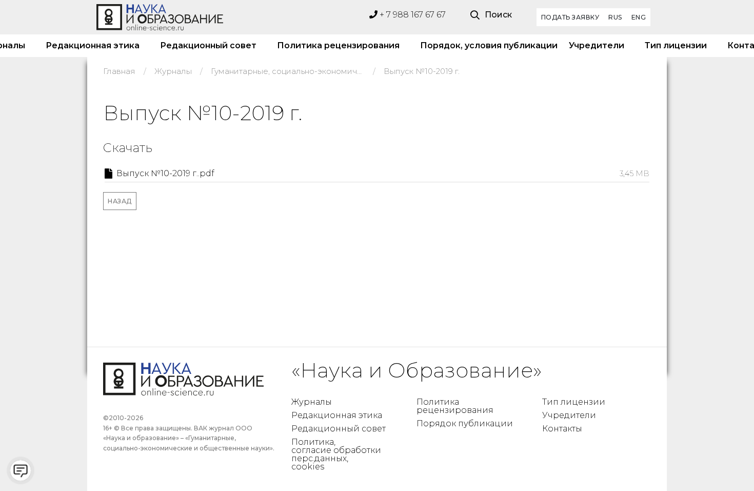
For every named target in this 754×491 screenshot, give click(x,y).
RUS (615, 17)
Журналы (311, 402)
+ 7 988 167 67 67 (412, 15)
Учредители (596, 45)
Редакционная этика (93, 45)
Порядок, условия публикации (484, 45)
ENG (638, 17)
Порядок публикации (464, 423)
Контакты (562, 428)
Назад (120, 201)
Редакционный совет (208, 45)
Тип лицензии (676, 45)
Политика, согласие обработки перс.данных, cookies (336, 454)
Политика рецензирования (338, 45)
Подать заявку (570, 17)
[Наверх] (725, 462)
